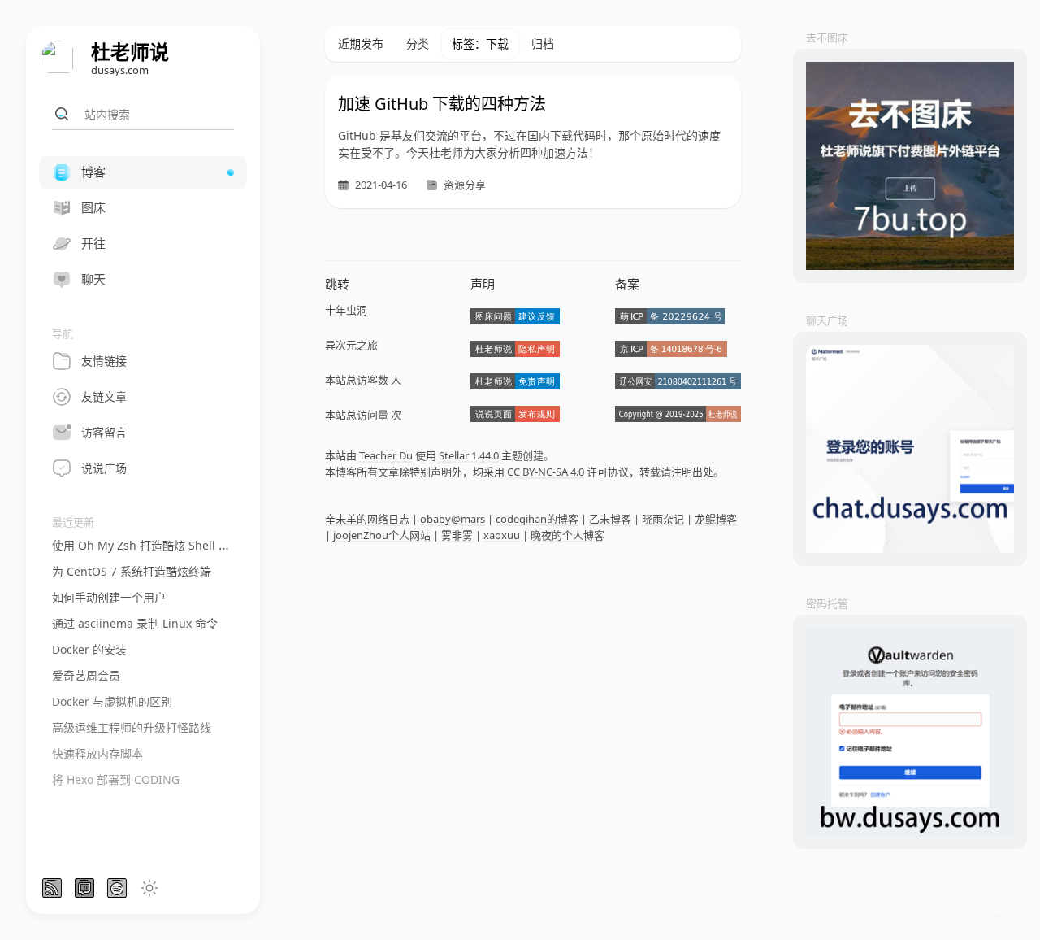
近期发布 (361, 43)
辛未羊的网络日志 (367, 518)
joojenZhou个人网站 (382, 535)
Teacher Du (386, 455)
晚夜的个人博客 (567, 535)
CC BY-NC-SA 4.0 (545, 471)
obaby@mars (452, 518)
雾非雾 (457, 535)
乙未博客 (610, 518)
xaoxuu (501, 535)
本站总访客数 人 (363, 379)
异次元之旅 (351, 344)
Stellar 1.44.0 (469, 455)
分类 (417, 43)
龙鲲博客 (716, 518)
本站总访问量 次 (363, 414)
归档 (542, 43)
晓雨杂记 (663, 518)
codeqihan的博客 (537, 518)
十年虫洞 (346, 309)
